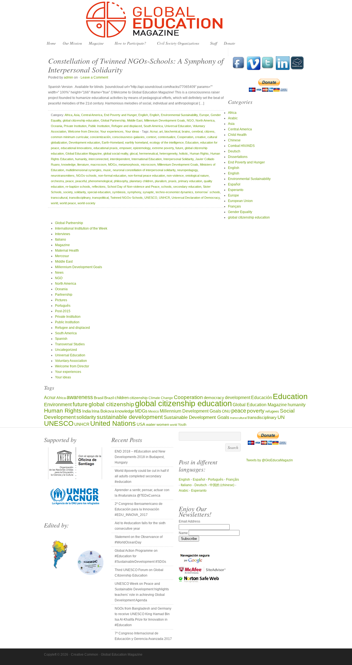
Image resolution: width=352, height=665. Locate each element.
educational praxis (106, 148)
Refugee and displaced (126, 126)
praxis (172, 181)
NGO (190, 120)
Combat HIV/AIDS (241, 146)
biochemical (172, 131)
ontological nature (197, 175)
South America (153, 126)
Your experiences (111, 131)
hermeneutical (148, 153)
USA (141, 424)
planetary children (141, 181)
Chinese (234, 140)
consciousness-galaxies (128, 137)
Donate (229, 43)
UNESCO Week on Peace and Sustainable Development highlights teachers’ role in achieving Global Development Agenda (142, 592)
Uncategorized (66, 350)
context (151, 137)
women (162, 424)
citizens (209, 131)
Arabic (233, 118)
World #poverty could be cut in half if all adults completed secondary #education (142, 476)
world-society (86, 203)
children (122, 397)
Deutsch (234, 151)
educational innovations (76, 148)
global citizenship (111, 404)
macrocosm (98, 164)
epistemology (141, 148)
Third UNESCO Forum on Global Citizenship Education (139, 572)
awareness (80, 397)
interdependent (120, 159)
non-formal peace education (146, 175)
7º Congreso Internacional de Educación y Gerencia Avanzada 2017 (143, 636)
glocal (134, 153)
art (161, 131)
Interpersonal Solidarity (178, 159)
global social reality (115, 153)
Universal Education (177, 126)
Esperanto (235, 190)
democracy (214, 397)
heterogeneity (168, 153)
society (68, 192)
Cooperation (185, 137)
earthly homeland (136, 142)
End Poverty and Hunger (120, 115)
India (86, 411)
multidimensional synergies (83, 170)
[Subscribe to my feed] (297, 69)
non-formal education (112, 175)
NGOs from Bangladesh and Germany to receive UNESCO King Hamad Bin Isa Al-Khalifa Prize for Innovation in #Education (143, 617)
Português (62, 306)
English (143, 115)
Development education (84, 142)
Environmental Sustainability (179, 115)
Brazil (109, 397)
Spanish (61, 339)
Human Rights (199, 153)
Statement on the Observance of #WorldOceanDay (139, 539)
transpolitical (100, 197)
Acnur (154, 131)
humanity (81, 159)
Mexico (153, 411)
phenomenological (100, 181)
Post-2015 (62, 311)
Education (192, 142)
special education (99, 192)
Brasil (98, 398)
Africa (68, 115)
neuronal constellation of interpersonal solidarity (144, 170)
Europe (204, 115)
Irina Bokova (103, 411)
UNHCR (164, 197)
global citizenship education (81, 120)
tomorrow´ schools (207, 192)
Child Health (237, 135)
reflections (99, 186)
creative (200, 137)
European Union (240, 201)
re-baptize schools (77, 186)
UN (281, 417)
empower (125, 148)
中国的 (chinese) (222, 485)
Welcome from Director (83, 131)
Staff (213, 43)
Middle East (134, 120)
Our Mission (72, 43)
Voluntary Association (71, 361)
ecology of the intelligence (167, 142)
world (54, 203)
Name (184, 533)
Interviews (62, 234)
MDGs (112, 164)
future (179, 148)
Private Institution (75, 126)
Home (51, 43)
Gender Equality (240, 212)
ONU (226, 411)
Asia (76, 115)
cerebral (197, 131)
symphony (134, 192)
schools (166, 186)
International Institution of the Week (81, 228)
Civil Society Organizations (176, 43)
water (151, 424)
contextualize (166, 137)
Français (234, 206)
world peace (68, 203)
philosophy (121, 181)
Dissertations (238, 157)
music (107, 170)
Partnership (63, 295)
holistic (183, 153)
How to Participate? (129, 43)
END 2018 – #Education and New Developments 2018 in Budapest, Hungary (140, 456)
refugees (272, 411)
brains (186, 131)
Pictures (61, 300)
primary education (190, 181)
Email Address (189, 521)
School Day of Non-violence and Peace (133, 186)
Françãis (232, 479)
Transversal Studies (70, 344)
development (237, 397)
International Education (146, 159)
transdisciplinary (79, 197)
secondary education (187, 186)
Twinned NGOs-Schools (126, 197)
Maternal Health (67, 250)
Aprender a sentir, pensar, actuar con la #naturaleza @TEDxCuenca (142, 492)
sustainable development (130, 417)
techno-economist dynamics (174, 192)
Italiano (60, 239)
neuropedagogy (187, 170)
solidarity (80, 192)
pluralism (161, 181)
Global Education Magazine (176, 20)
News (59, 272)
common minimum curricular (69, 137)
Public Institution (99, 126)
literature (83, 164)
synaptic (148, 192)
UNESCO (150, 197)
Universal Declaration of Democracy (196, 197)
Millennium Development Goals (164, 120)
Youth (182, 424)
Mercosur (62, 256)
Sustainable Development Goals (196, 417)
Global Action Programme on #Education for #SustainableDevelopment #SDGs (140, 556)
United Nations (113, 423)
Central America (91, 115)
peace (69, 181)
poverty (256, 411)
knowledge (68, 164)
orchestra (57, 181)
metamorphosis (129, 164)
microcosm (148, 164)
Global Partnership (113, 120)
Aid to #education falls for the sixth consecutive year (140, 526)
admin (68, 77)
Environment (58, 404)
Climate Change (160, 398)
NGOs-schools (86, 175)
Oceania (56, 126)
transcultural (59, 197)
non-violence (175, 175)
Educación (261, 397)
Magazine (95, 43)
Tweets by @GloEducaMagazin (269, 460)
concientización (100, 137)
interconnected (98, 159)
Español (234, 184)
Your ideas (132, 131)
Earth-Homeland (112, 142)
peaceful (81, 181)
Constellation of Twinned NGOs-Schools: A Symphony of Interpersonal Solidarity (136, 65)
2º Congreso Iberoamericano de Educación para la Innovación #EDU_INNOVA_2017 (139, 509)
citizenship (139, 398)
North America (205, 120)
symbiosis (119, 192)
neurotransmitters (63, 175)
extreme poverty (163, 148)
